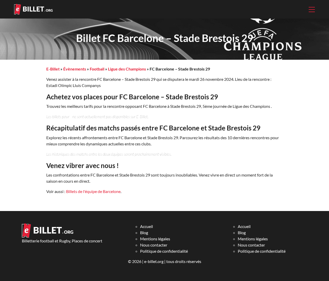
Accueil (146, 226)
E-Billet (53, 68)
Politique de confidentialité (164, 251)
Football (97, 68)
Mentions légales (155, 238)
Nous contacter (153, 244)
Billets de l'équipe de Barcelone (93, 191)
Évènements (74, 68)
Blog (144, 232)
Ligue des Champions (127, 68)
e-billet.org (153, 261)
